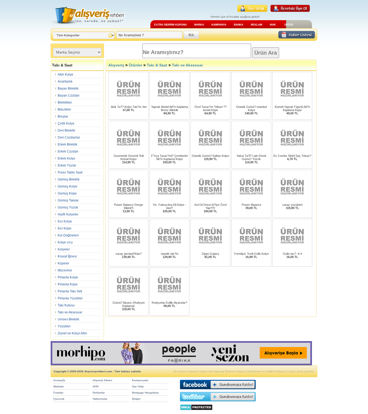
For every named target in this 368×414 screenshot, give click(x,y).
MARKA (199, 24)
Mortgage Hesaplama (145, 392)
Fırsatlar (58, 392)
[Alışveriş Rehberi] (88, 26)
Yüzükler (64, 326)
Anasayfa (59, 380)
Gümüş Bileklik (68, 179)
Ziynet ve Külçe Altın (72, 333)
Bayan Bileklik (68, 88)
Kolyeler (64, 249)
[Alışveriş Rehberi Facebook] (218, 390)
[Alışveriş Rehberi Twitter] (218, 402)
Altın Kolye (65, 74)
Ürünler (135, 65)
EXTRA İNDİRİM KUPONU (170, 24)
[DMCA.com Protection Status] (196, 411)
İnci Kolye (65, 221)
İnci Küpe (64, 228)
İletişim (136, 398)
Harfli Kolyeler (68, 214)
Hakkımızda (100, 398)
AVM (272, 24)
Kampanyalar (140, 380)
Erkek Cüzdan (68, 151)
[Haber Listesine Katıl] (296, 37)
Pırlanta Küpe (68, 284)
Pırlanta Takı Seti (70, 291)
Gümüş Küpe (67, 193)
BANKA (238, 24)
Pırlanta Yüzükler (70, 298)
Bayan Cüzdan (68, 95)
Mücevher (65, 270)
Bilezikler (64, 109)
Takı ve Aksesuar (70, 312)
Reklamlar (99, 392)
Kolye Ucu (65, 242)
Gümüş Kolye (67, 186)
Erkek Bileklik (67, 144)
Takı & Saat (157, 65)
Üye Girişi (138, 386)
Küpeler (63, 263)
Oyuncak (58, 398)
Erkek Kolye (66, 158)
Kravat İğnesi (67, 256)
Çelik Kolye (66, 123)
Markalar (58, 386)
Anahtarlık (65, 81)
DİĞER (288, 24)
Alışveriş (116, 65)
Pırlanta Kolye (68, 277)
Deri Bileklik (66, 130)
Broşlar (63, 116)
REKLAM (256, 24)
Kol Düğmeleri (68, 235)
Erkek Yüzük (67, 165)
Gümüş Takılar (68, 200)
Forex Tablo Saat (70, 172)
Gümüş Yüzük (68, 207)
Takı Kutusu (66, 305)
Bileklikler (65, 102)
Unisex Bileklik (68, 319)
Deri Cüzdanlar (69, 137)
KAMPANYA (218, 24)
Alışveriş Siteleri (102, 380)
